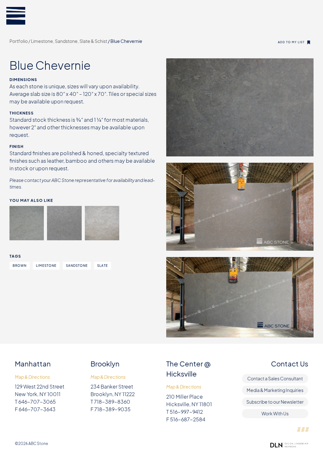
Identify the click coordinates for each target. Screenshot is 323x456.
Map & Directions (32, 377)
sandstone (77, 265)
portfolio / (20, 41)
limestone (46, 265)
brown (19, 265)
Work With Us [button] (275, 413)
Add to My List (291, 42)
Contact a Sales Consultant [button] (275, 378)
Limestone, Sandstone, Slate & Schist (69, 41)
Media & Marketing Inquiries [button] (275, 390)
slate (102, 265)
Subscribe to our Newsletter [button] (275, 402)
